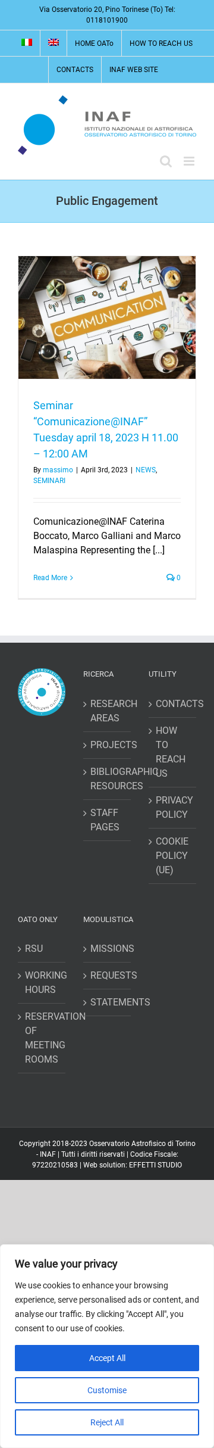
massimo (58, 470)
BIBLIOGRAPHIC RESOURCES (107, 779)
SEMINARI (49, 481)
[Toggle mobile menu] (190, 161)
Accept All (107, 1358)
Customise (107, 1390)
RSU (34, 948)
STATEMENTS (107, 1002)
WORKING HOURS (42, 982)
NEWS (146, 470)
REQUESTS (107, 975)
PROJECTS (107, 745)
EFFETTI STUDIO (155, 1165)
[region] (107, 1346)
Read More (50, 578)
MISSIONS (107, 948)
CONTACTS (173, 703)
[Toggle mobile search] (166, 161)
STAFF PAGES (104, 820)
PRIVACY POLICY (173, 807)
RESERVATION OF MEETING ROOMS (42, 1038)
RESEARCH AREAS (107, 711)
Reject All (107, 1422)
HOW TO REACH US (170, 752)
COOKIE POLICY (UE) (172, 856)
